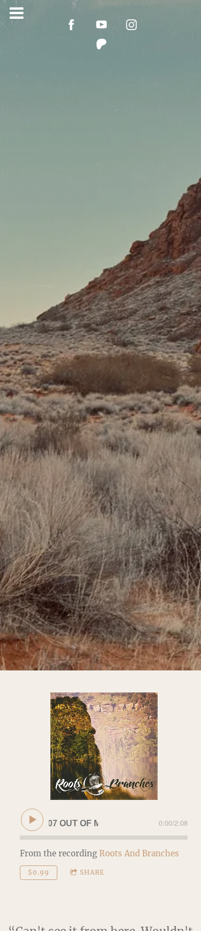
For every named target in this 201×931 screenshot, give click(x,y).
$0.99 (38, 872)
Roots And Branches (139, 853)
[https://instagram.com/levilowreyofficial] (131, 24)
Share (92, 872)
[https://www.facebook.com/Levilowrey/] (71, 24)
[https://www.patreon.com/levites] (101, 44)
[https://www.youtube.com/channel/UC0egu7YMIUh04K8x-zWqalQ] (101, 24)
